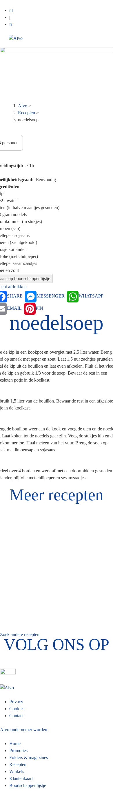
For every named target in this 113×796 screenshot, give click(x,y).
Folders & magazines (28, 757)
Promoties (18, 750)
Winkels (16, 771)
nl (11, 10)
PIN (39, 308)
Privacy (16, 701)
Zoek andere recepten (19, 634)
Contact (16, 715)
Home (15, 743)
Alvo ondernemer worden (23, 729)
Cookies (16, 708)
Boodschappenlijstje (27, 785)
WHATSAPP (91, 295)
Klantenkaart (21, 778)
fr (10, 24)
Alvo (22, 105)
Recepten (26, 112)
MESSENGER (51, 295)
